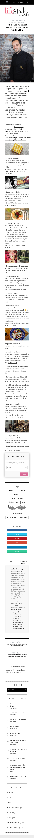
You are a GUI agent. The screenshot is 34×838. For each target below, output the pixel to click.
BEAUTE (10, 793)
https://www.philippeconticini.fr (15, 140)
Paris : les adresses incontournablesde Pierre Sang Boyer (17, 644)
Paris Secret (21, 506)
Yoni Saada (23, 517)
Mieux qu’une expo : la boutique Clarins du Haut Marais (18, 767)
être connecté (17, 670)
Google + (17, 542)
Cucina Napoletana (17, 498)
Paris (11, 506)
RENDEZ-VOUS (13, 828)
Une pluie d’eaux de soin (18, 720)
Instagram (14, 605)
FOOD (9, 803)
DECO (9, 798)
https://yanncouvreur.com (22, 138)
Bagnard (25, 91)
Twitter (17, 534)
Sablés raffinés (15, 733)
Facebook (17, 530)
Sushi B (7, 278)
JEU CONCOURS (13, 808)
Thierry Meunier (17, 513)
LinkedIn (17, 547)
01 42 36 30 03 (11, 205)
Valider (24, 474)
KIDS (9, 813)
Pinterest (17, 538)
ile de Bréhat (13, 502)
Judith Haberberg (16, 609)
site (12, 603)
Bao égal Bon (14, 726)
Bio (11, 561)
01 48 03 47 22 (12, 363)
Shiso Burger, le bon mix (18, 776)
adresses (22, 491)
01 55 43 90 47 (11, 325)
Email (17, 551)
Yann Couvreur (18, 127)
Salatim (12, 510)
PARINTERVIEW (12, 22)
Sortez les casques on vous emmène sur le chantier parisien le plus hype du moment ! (18, 624)
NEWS (9, 818)
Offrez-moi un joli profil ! (18, 758)
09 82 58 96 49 (11, 247)
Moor (23, 502)
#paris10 (12, 491)
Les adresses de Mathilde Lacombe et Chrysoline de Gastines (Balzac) (17, 654)
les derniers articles (23, 562)
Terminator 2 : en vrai (17, 713)
